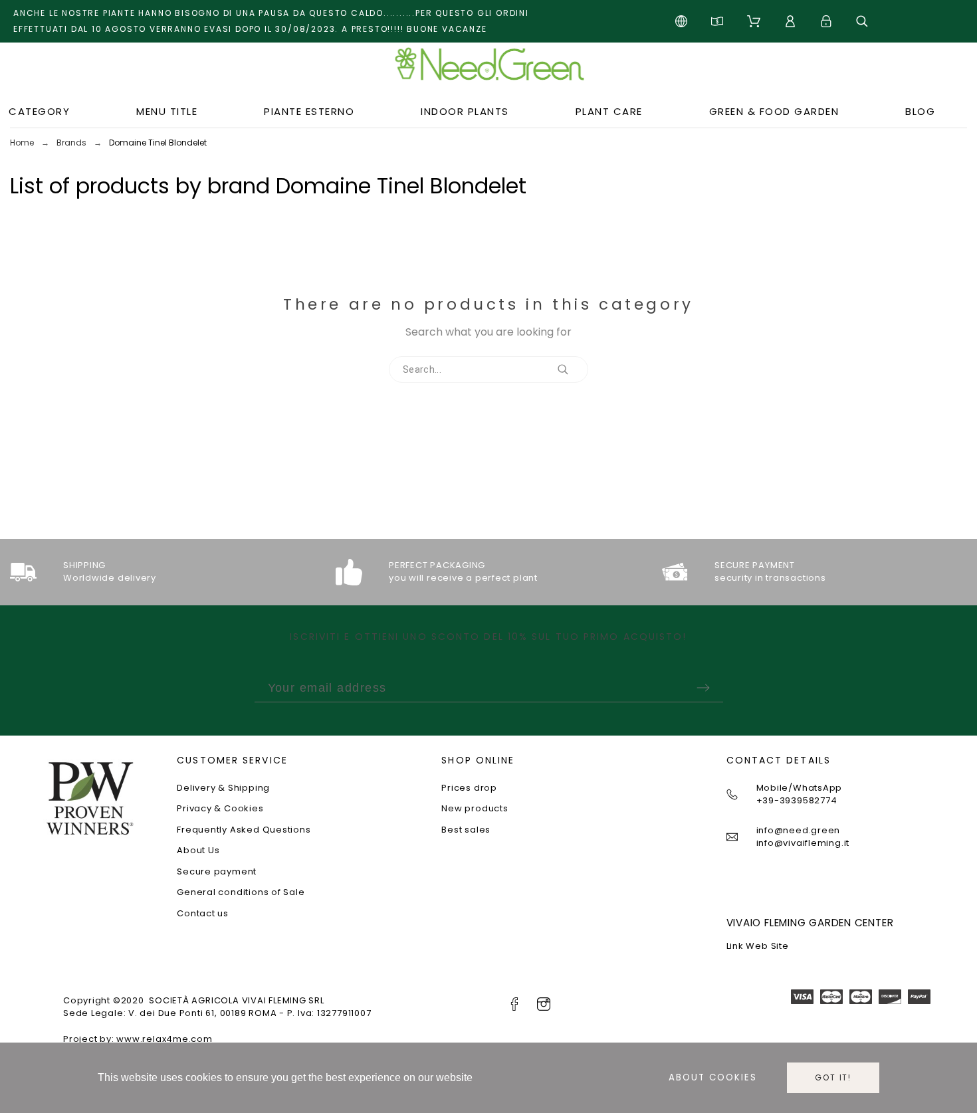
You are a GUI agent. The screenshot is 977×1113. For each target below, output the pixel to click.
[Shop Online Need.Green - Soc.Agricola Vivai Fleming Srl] (488, 69)
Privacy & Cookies (220, 808)
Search (571, 369)
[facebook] (514, 1004)
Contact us (203, 913)
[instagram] (544, 1004)
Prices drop (469, 787)
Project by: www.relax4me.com (138, 1039)
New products (474, 808)
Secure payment (217, 871)
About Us (198, 850)
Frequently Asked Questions (243, 829)
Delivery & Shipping (223, 787)
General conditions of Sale (240, 892)
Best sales (465, 829)
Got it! (833, 1077)
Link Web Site (757, 946)
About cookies (713, 1077)
